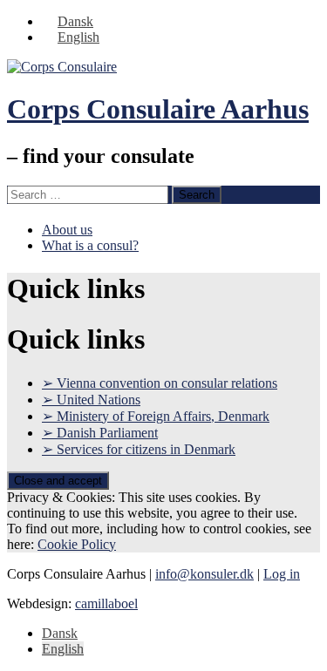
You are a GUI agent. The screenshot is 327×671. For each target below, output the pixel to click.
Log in (281, 573)
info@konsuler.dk (204, 573)
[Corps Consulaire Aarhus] (62, 66)
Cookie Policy (76, 544)
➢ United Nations (91, 399)
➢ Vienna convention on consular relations (159, 383)
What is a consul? (90, 245)
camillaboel (106, 603)
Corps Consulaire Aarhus (158, 109)
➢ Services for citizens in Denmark (138, 449)
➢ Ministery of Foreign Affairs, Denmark (155, 416)
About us (67, 229)
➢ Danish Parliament (100, 432)
